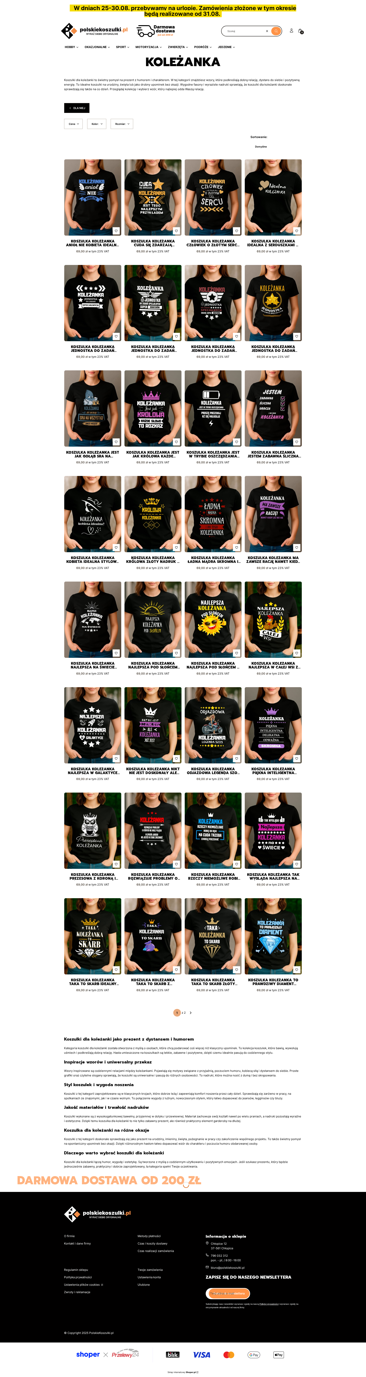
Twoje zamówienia (150, 1270)
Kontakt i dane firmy (77, 1243)
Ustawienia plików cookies (82, 1284)
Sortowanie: (258, 137)
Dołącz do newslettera (229, 1293)
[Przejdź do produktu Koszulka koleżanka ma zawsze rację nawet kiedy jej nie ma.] (273, 514)
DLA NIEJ (79, 108)
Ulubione (144, 1284)
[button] (276, 31)
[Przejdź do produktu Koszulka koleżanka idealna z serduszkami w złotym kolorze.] (273, 197)
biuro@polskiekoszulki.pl (228, 1267)
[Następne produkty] (191, 1013)
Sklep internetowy (182, 1372)
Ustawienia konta (149, 1277)
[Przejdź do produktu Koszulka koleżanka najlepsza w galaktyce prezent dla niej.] (92, 725)
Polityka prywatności (78, 1277)
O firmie (69, 1236)
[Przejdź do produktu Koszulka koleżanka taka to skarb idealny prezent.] (92, 936)
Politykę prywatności (269, 1304)
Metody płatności (149, 1236)
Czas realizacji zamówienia (156, 1251)
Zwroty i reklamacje (77, 1292)
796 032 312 (219, 1255)
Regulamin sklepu (76, 1270)
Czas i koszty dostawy (152, 1243)
